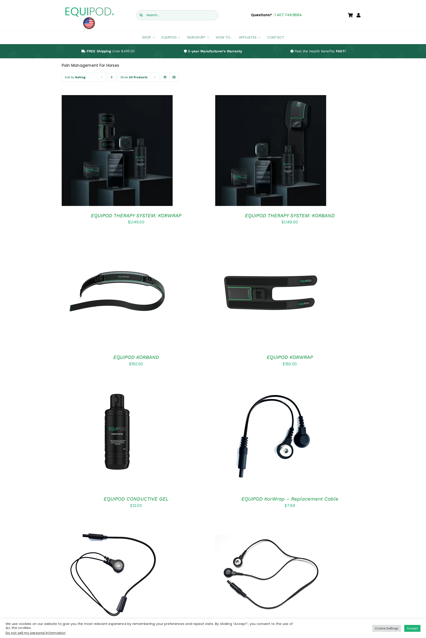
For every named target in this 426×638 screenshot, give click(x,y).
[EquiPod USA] (89, 8)
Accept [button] (412, 628)
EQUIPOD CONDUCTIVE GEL (136, 499)
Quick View (131, 154)
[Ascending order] (111, 77)
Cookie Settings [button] (386, 628)
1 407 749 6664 (288, 15)
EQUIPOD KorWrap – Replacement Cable (289, 499)
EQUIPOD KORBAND (136, 357)
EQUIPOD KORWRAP (290, 357)
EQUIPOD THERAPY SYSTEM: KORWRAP (136, 215)
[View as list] (174, 77)
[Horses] (117, 150)
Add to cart (104, 154)
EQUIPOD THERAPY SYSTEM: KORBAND (290, 215)
